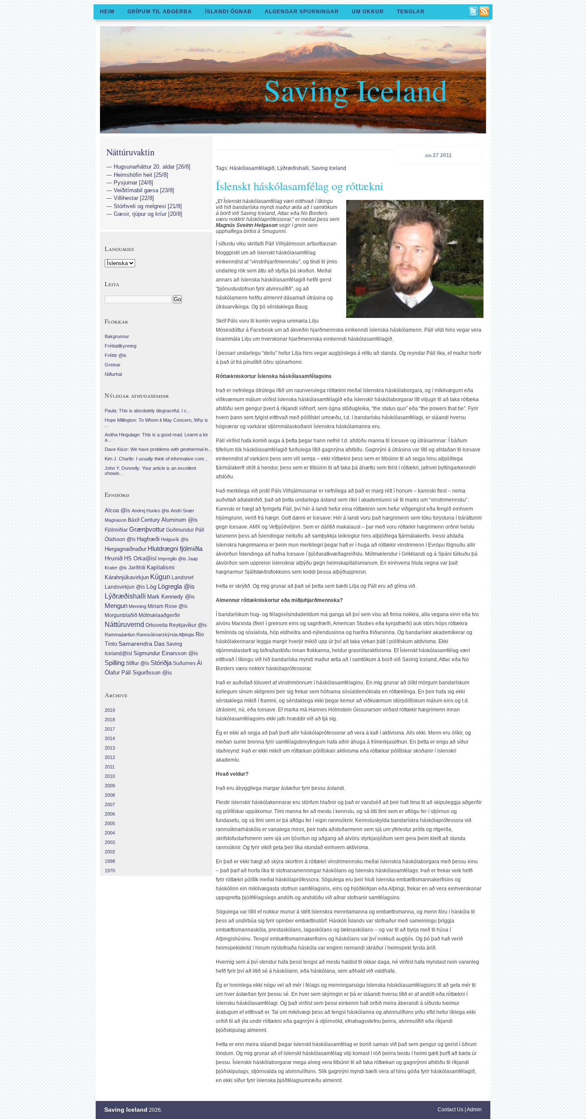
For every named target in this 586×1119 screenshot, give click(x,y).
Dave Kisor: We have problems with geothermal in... (158, 449)
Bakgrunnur (117, 336)
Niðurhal (113, 374)
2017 (110, 729)
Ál (199, 663)
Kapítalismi (161, 568)
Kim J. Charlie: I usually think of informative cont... (156, 458)
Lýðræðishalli (293, 168)
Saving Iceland (355, 89)
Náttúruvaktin (130, 152)
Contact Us (450, 1110)
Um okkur (368, 12)
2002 (110, 851)
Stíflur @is (137, 663)
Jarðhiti (136, 568)
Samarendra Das (141, 644)
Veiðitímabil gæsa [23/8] (144, 190)
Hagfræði (148, 539)
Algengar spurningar (302, 12)
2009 (110, 785)
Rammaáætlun (120, 634)
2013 (110, 747)
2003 (110, 842)
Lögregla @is (176, 586)
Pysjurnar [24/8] (133, 182)
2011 (110, 766)
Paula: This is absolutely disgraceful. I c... (147, 410)
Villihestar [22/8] (134, 198)
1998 (110, 861)
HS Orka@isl (140, 558)
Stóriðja (161, 662)
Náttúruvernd (124, 624)
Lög (151, 586)
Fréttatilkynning (120, 345)
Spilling (114, 662)
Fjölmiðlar (116, 530)
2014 (110, 738)
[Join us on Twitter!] (473, 12)
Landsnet (182, 578)
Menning (137, 606)
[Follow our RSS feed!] (484, 12)
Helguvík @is (175, 539)
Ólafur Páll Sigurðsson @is (138, 672)
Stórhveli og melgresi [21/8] (148, 206)
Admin (474, 1110)
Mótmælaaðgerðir (159, 615)
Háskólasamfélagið (252, 168)
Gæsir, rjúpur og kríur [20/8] (148, 214)
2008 (110, 795)
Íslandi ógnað (228, 12)
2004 (110, 832)
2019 (110, 710)
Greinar (113, 364)
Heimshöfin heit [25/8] (141, 175)
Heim (107, 12)
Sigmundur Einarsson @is (165, 653)
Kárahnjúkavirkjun (127, 577)
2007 (110, 804)
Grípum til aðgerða (159, 12)
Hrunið (114, 558)
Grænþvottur (147, 529)
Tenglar (411, 12)
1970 (110, 870)
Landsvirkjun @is (125, 587)
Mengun (116, 605)
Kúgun (160, 577)
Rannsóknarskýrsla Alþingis (165, 634)
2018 (110, 719)
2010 (110, 776)
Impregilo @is (172, 558)
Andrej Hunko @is (150, 510)
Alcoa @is (117, 510)
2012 (110, 757)
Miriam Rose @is (167, 606)
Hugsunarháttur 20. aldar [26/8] (152, 166)
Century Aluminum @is (169, 520)
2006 (110, 814)
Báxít (133, 520)
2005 (110, 823)
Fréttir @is (116, 355)
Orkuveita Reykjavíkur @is (176, 625)
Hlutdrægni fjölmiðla (175, 548)
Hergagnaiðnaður (125, 549)
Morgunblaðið (121, 615)
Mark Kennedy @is (171, 596)
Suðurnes (184, 663)
